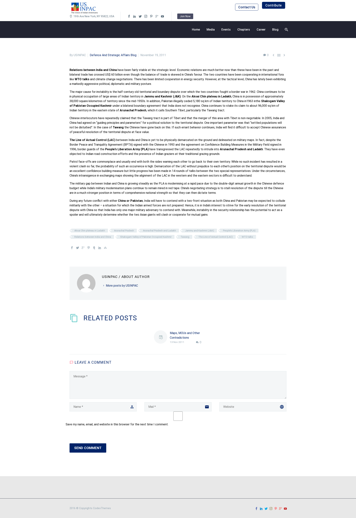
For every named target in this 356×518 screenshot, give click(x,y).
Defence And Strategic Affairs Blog (113, 55)
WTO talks (247, 236)
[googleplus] (157, 16)
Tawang (185, 236)
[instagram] (146, 16)
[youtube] (162, 16)
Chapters (243, 29)
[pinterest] (151, 16)
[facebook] (129, 16)
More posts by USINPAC (122, 285)
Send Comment (88, 448)
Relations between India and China (92, 236)
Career (261, 29)
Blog (275, 29)
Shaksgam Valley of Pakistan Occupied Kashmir (146, 236)
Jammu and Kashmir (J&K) (199, 230)
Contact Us (246, 7)
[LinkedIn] (99, 247)
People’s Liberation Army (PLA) (239, 230)
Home (196, 29)
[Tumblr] (94, 247)
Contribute (273, 5)
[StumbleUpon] (105, 247)
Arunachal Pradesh (124, 230)
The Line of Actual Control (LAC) (215, 236)
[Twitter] (77, 247)
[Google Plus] (83, 247)
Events (226, 29)
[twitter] (140, 16)
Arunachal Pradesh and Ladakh (159, 230)
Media (211, 29)
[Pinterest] (88, 247)
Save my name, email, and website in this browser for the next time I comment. (117, 424)
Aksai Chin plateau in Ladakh (89, 230)
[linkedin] (134, 16)
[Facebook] (71, 247)
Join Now (185, 16)
